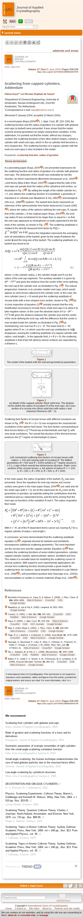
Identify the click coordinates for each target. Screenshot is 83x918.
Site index (34, 908)
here (69, 680)
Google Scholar (17, 603)
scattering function (27, 155)
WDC (29, 21)
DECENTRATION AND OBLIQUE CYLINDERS (31, 783)
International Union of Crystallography (48, 905)
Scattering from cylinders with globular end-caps (32, 722)
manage (43, 915)
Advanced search (63, 901)
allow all (12, 915)
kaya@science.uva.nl (42, 110)
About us (47, 908)
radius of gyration (48, 155)
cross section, (46, 300)
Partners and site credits (67, 908)
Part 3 (44, 69)
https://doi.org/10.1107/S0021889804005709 (57, 72)
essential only (28, 915)
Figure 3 (41, 454)
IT (20, 21)
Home (9, 908)
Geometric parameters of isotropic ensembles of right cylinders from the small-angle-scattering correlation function (40, 747)
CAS (60, 600)
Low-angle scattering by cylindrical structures (30, 772)
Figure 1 (41, 359)
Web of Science (34, 600)
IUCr (12, 21)
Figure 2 (41, 400)
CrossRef (49, 600)
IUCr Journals (37, 624)
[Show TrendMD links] (76, 866)
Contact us (20, 908)
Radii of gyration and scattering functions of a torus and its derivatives (38, 734)
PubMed (14, 617)
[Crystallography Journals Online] (5, 21)
